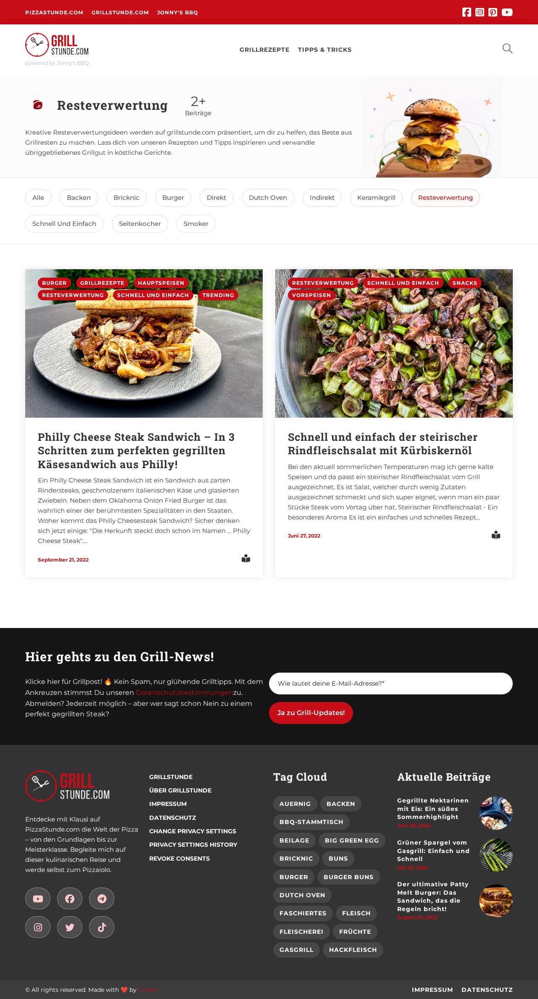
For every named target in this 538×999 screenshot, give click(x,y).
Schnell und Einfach (64, 224)
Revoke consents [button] (179, 858)
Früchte (355, 931)
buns (338, 858)
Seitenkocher (140, 224)
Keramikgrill (376, 197)
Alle (38, 197)
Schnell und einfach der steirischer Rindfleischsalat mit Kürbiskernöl (383, 444)
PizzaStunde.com (54, 12)
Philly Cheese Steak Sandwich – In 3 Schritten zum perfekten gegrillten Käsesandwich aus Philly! (136, 450)
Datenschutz (172, 817)
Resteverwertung (445, 197)
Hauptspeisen (161, 283)
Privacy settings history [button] (193, 844)
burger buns (349, 877)
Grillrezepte (102, 283)
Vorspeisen (311, 295)
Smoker (196, 224)
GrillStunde (171, 777)
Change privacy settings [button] (192, 831)
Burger (173, 197)
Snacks (465, 283)
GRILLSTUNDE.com (120, 12)
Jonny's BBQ (177, 12)
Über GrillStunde (180, 790)
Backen (79, 197)
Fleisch (356, 913)
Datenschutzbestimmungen (184, 693)
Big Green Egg (352, 840)
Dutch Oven (268, 197)
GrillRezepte (265, 49)
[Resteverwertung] (38, 898)
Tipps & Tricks (325, 49)
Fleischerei (302, 931)
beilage (294, 840)
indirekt (322, 197)
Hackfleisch (353, 950)
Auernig (295, 804)
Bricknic (126, 197)
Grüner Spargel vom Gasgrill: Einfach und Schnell (433, 851)
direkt (216, 197)
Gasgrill (297, 950)
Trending (218, 295)
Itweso (148, 990)
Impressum (168, 804)
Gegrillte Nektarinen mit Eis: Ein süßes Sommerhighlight (433, 809)
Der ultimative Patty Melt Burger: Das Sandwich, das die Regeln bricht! (433, 896)
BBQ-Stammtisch (311, 822)
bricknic (296, 858)
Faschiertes (303, 913)
